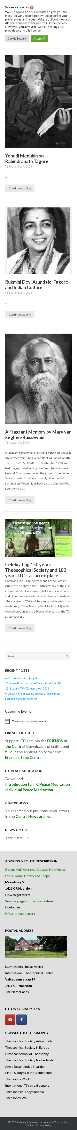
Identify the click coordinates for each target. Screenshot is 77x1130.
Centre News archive (33, 816)
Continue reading (20, 188)
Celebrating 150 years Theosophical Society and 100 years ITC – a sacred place (35, 570)
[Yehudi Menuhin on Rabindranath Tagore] (38, 101)
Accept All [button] (39, 38)
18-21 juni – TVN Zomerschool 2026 (27, 688)
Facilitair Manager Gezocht (21, 698)
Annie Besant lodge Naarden (25, 1066)
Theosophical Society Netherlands (29, 1060)
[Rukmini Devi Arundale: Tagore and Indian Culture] (38, 240)
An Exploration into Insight (21, 678)
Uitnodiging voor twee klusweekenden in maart (33, 693)
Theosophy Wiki (16, 1098)
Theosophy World (18, 1079)
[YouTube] (10, 1020)
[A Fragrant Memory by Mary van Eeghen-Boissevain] (38, 379)
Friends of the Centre (23, 757)
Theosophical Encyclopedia (24, 1092)
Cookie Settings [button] (17, 38)
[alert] (38, 721)
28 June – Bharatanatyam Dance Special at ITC (33, 683)
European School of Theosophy (27, 1054)
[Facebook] (21, 1020)
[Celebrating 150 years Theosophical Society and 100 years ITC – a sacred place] (38, 538)
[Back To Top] (67, 1120)
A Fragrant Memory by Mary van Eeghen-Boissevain (38, 434)
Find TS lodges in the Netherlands (28, 1073)
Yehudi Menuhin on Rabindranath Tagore (26, 158)
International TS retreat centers (27, 1085)
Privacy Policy (43, 1125)
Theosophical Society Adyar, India (29, 1041)
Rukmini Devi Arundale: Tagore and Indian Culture (36, 284)
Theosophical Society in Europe (27, 1047)
